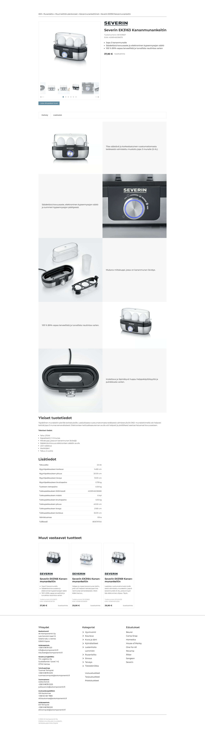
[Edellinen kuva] (42, 97)
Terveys (88, 662)
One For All (131, 647)
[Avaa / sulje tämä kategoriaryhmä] (82, 632)
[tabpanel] (69, 52)
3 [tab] (68, 97)
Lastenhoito (91, 647)
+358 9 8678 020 (45, 648)
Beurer (129, 632)
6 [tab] (76, 97)
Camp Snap (131, 636)
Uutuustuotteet (92, 673)
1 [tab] (63, 97)
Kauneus (89, 636)
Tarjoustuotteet (92, 677)
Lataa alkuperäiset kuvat (49, 103)
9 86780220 (48, 707)
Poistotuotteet (92, 680)
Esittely (45, 115)
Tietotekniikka (92, 666)
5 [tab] (73, 97)
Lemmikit (89, 651)
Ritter (128, 654)
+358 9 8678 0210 (45, 673)
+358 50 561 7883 (45, 696)
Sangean (130, 658)
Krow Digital (53, 723)
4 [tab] (71, 97)
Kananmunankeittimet (89, 14)
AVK (40, 14)
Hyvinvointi (90, 632)
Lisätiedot (57, 115)
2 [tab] (65, 97)
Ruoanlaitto (49, 14)
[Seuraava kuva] (97, 97)
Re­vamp (130, 651)
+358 (40, 707)
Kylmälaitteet (91, 643)
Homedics (131, 639)
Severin (129, 662)
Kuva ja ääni (91, 639)
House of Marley (134, 643)
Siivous (88, 658)
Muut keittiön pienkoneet (66, 14)
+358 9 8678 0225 (45, 684)
